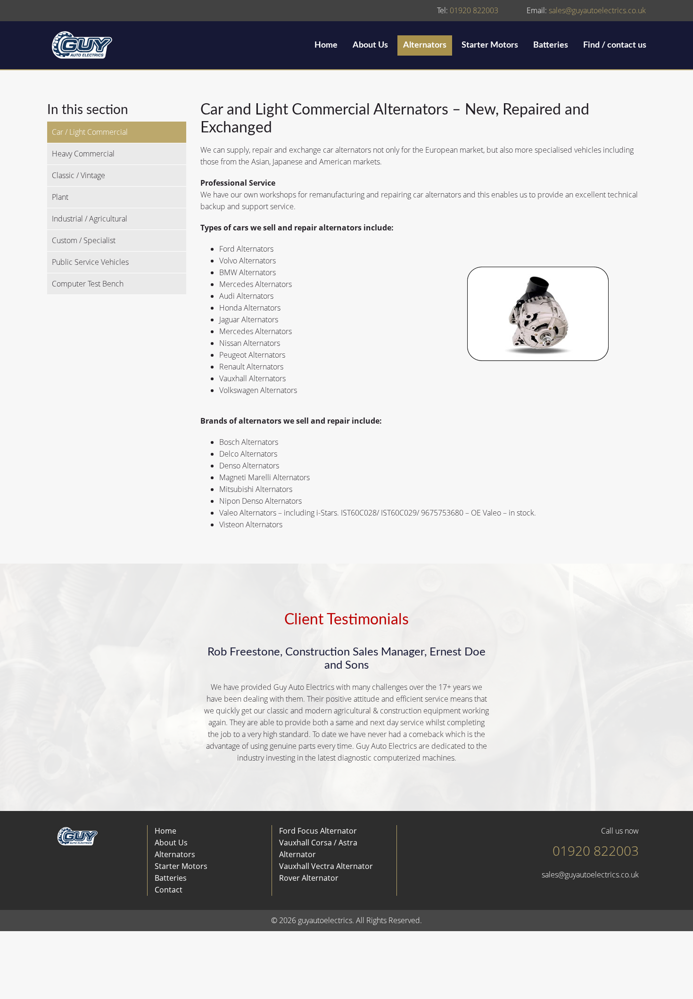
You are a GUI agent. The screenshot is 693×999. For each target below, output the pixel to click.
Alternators (424, 45)
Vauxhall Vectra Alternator (326, 866)
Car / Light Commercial (90, 132)
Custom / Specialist (84, 240)
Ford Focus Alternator (318, 831)
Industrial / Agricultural (89, 218)
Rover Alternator (308, 878)
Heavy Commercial (83, 153)
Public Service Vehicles (90, 262)
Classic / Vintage (78, 175)
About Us (370, 45)
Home (326, 45)
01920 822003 (467, 10)
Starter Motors (490, 45)
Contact (168, 889)
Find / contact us (614, 45)
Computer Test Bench (88, 283)
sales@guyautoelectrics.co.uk (586, 10)
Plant (60, 197)
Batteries (550, 45)
